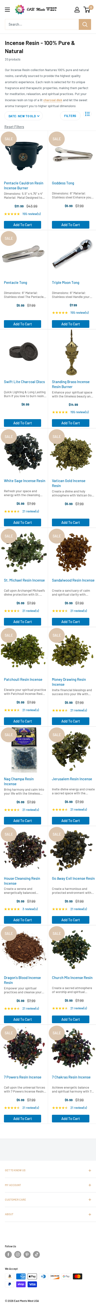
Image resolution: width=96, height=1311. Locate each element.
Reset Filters (14, 127)
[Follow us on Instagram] (17, 1254)
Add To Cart (22, 224)
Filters (70, 115)
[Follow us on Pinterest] (27, 1254)
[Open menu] (7, 10)
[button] (87, 114)
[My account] (77, 9)
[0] (87, 10)
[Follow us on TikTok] (36, 1254)
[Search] (85, 24)
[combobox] (42, 24)
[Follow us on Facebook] (8, 1254)
